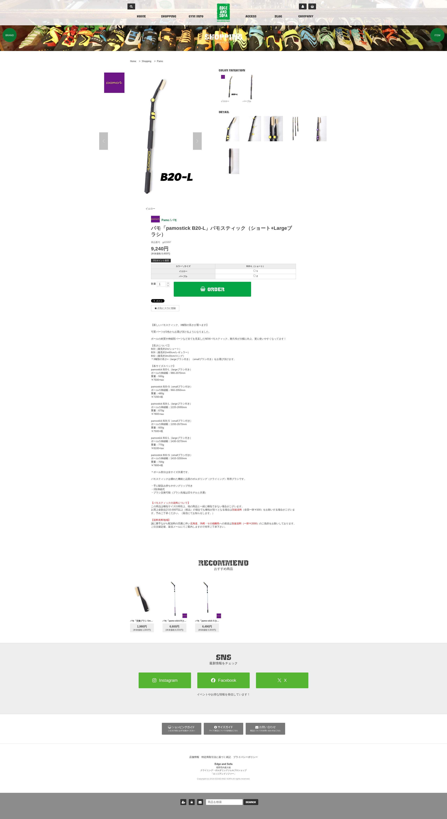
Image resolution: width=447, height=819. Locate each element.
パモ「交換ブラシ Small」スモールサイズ (150, 621)
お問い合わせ (200, 802)
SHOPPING (168, 16)
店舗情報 (194, 757)
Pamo (160, 61)
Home (133, 61)
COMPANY (305, 16)
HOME (141, 16)
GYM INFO (196, 16)
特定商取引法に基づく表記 (216, 757)
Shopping (146, 61)
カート (312, 6)
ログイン (192, 802)
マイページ (303, 6)
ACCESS (251, 16)
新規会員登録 (183, 802)
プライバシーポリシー (245, 757)
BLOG (278, 16)
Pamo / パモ (169, 220)
